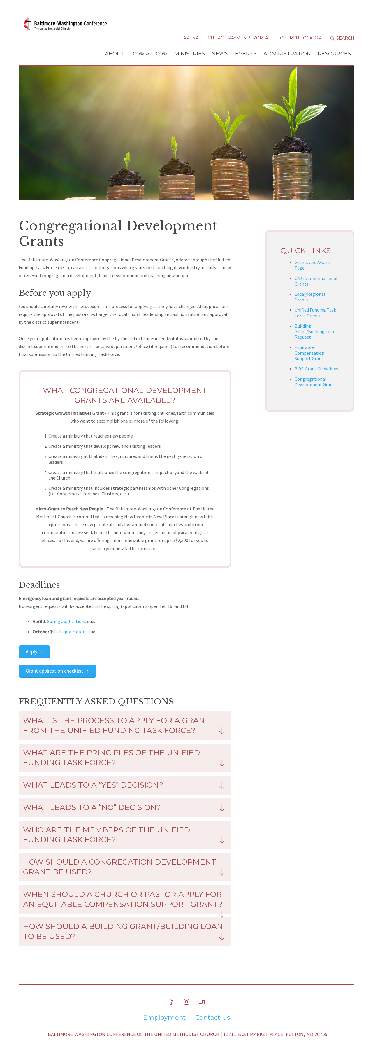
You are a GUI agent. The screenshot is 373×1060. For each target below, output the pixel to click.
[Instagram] (186, 1002)
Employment (164, 1017)
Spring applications (66, 621)
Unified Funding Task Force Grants (315, 312)
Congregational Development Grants (316, 381)
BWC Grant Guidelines (316, 369)
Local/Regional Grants (310, 296)
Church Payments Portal (239, 38)
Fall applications (70, 631)
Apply (31, 651)
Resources (334, 53)
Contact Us (212, 1017)
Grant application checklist (54, 670)
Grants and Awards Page (313, 265)
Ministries (189, 53)
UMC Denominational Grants (316, 281)
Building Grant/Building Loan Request (315, 331)
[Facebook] (171, 1002)
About (114, 53)
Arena (191, 38)
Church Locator (300, 38)
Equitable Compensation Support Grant (309, 352)
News (220, 53)
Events (246, 53)
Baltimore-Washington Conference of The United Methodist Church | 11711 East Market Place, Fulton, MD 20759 (188, 1034)
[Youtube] (202, 1002)
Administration (287, 53)
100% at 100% (149, 53)
